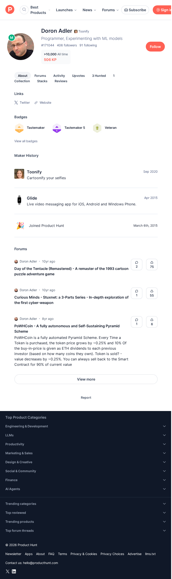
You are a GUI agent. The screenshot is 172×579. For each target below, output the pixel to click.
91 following (88, 45)
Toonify (34, 172)
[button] (16, 261)
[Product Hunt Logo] (9, 10)
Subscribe (137, 10)
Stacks (42, 81)
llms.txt (150, 554)
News (87, 10)
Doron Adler (28, 261)
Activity (59, 75)
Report (86, 397)
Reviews (61, 81)
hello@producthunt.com (40, 563)
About (22, 75)
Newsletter (13, 554)
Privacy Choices (112, 554)
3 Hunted (99, 75)
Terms (62, 554)
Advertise (135, 554)
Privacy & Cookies (84, 554)
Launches (64, 10)
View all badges (25, 141)
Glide (32, 198)
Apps (28, 554)
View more (86, 379)
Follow (155, 46)
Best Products (38, 10)
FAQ (51, 554)
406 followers (67, 45)
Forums (108, 10)
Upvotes (78, 75)
